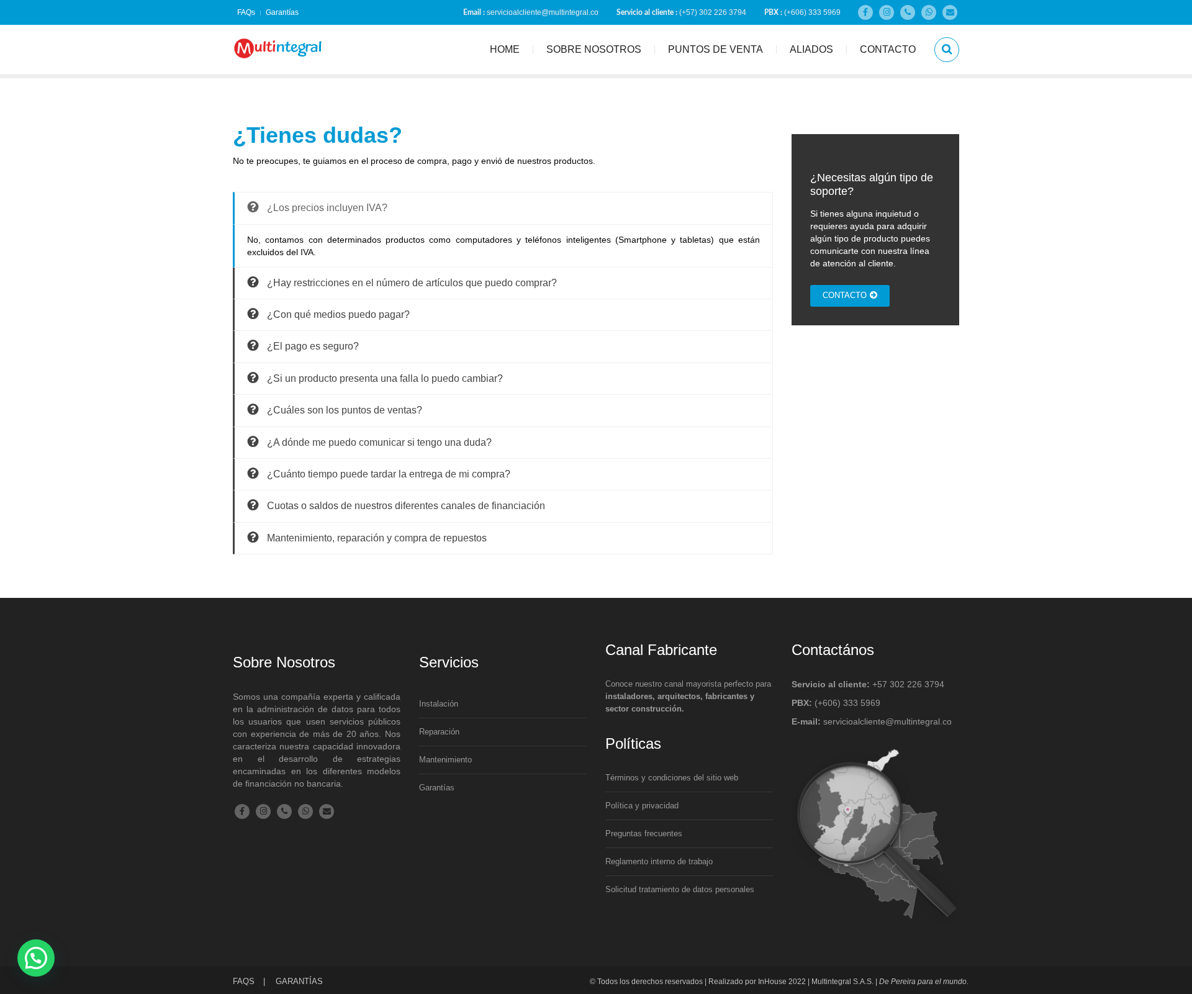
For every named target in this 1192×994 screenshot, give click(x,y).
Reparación (439, 731)
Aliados (811, 49)
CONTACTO (845, 295)
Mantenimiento (445, 759)
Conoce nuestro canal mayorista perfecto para (688, 696)
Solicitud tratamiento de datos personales (679, 889)
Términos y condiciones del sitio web (671, 777)
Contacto (888, 49)
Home (505, 49)
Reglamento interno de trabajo (659, 861)
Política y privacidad (642, 805)
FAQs (246, 12)
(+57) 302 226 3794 (712, 12)
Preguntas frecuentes (643, 833)
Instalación (438, 703)
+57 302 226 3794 (908, 684)
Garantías (282, 12)
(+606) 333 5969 (812, 12)
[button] (36, 958)
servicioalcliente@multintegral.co (542, 12)
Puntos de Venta (715, 49)
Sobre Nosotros (593, 49)
